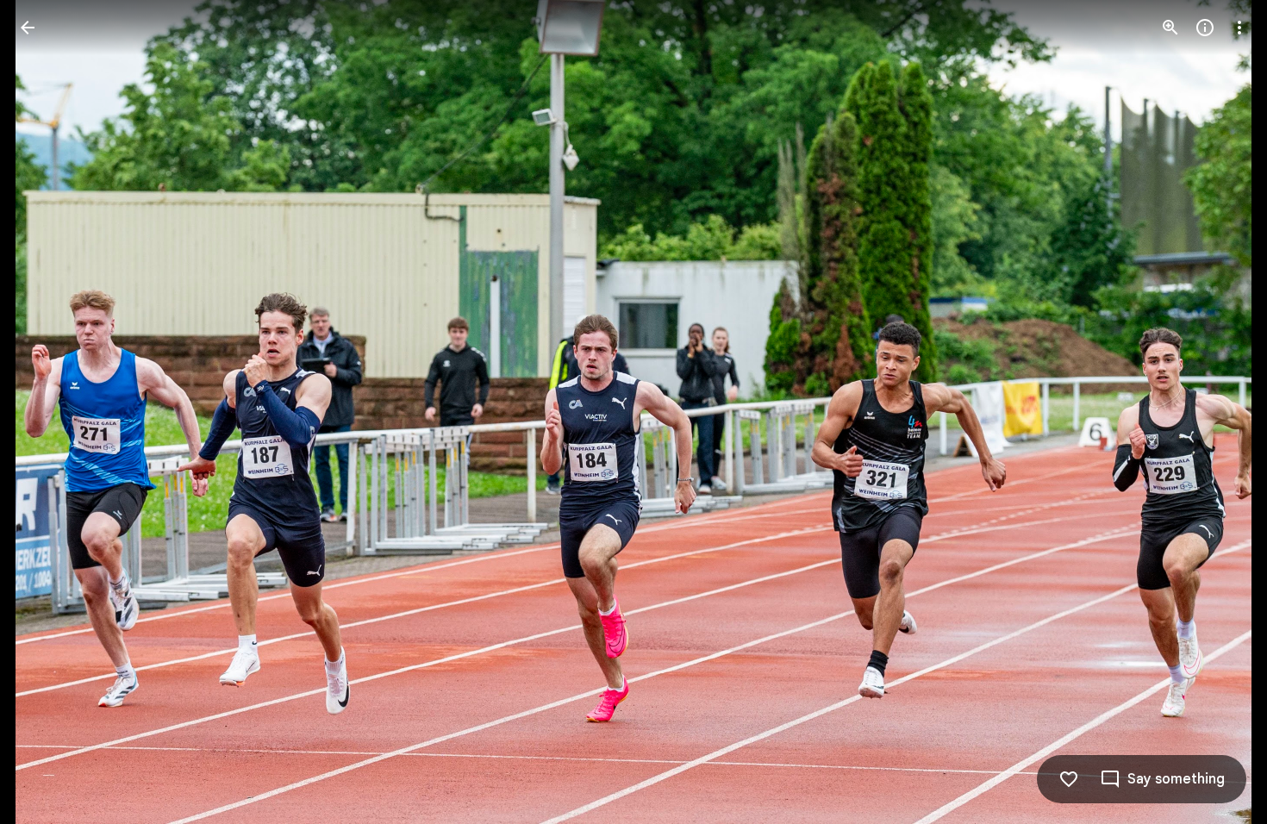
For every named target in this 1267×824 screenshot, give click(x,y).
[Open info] (1205, 27)
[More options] (1239, 27)
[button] (48, 412)
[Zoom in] (1170, 27)
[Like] (1068, 779)
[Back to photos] (27, 27)
